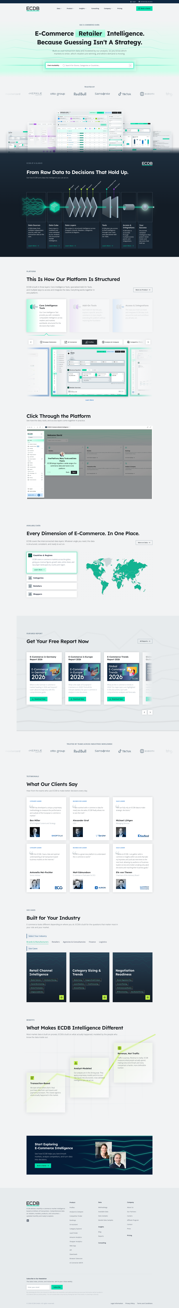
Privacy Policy (130, 1303)
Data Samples (103, 1216)
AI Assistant (74, 1224)
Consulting (95, 8)
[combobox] (89, 65)
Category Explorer (76, 1229)
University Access (146, 2)
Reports (101, 1236)
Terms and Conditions (144, 1303)
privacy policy (42, 1294)
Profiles (72, 1207)
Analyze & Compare (76, 1212)
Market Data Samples (105, 1220)
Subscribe (57, 1287)
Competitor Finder (76, 1216)
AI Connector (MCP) (76, 1263)
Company (107, 8)
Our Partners (131, 1212)
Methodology (102, 1207)
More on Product (142, 290)
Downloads (73, 1254)
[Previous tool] (31, 342)
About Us (130, 1207)
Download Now (39, 699)
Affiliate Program (133, 1220)
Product (70, 8)
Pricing (119, 8)
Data (58, 8)
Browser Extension (76, 1258)
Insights (82, 8)
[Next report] (150, 712)
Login (134, 2)
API (71, 1250)
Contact (129, 1224)
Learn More (32, 246)
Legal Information (117, 1303)
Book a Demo (145, 8)
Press (129, 1229)
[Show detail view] (61, 997)
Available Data (103, 1212)
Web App (73, 1246)
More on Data (143, 543)
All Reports (144, 641)
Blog (99, 1232)
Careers (129, 1216)
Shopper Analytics (76, 1241)
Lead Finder (74, 1233)
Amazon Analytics (76, 1237)
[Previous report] (144, 712)
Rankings (73, 1220)
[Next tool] (148, 342)
